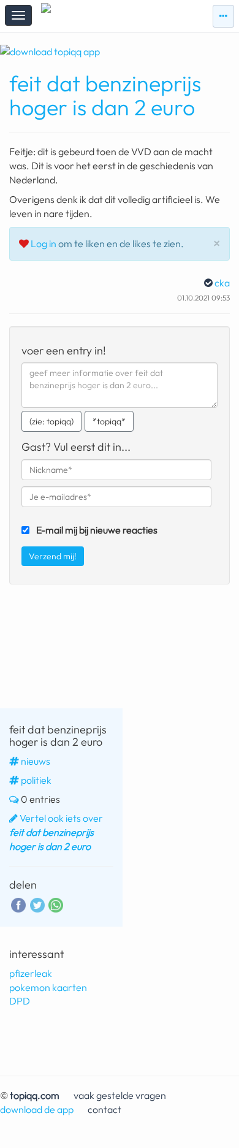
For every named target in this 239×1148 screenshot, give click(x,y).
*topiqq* (109, 421)
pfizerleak (30, 973)
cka (222, 283)
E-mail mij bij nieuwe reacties (96, 530)
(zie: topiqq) (51, 421)
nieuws (35, 761)
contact (104, 1109)
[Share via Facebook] (18, 904)
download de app (37, 1109)
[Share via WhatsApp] (55, 905)
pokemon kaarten (48, 987)
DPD (19, 1001)
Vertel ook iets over (56, 832)
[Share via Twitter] (37, 904)
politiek (36, 780)
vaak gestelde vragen (120, 1095)
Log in (43, 243)
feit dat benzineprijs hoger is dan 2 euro (105, 95)
